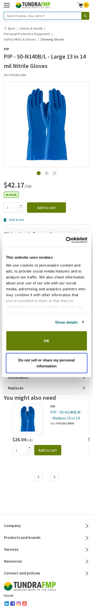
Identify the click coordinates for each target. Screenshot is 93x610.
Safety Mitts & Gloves (20, 39)
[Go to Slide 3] (55, 173)
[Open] (84, 377)
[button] (46, 124)
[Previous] (39, 477)
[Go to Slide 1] (39, 173)
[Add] (21, 205)
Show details (66, 322)
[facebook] (13, 604)
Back (11, 28)
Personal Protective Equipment (27, 34)
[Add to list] (5, 172)
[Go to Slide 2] (47, 173)
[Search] (85, 16)
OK (46, 341)
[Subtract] (21, 210)
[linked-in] (7, 604)
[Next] (55, 477)
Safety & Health (31, 28)
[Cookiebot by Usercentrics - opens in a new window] (66, 240)
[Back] (5, 28)
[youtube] (25, 604)
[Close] (87, 526)
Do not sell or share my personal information (46, 363)
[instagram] (19, 604)
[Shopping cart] (80, 5)
